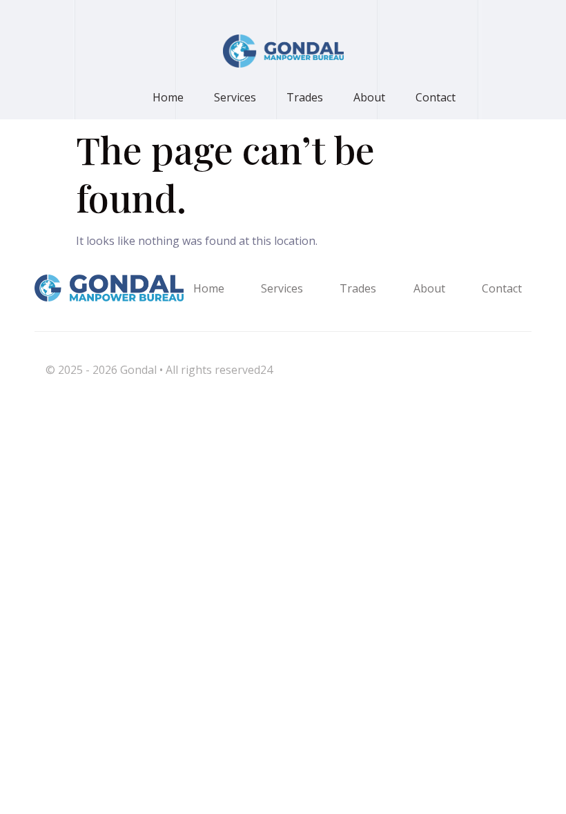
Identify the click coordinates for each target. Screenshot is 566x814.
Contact (436, 97)
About (369, 97)
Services (235, 97)
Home (168, 97)
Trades (304, 97)
